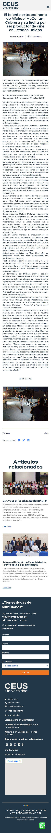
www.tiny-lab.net (32, 826)
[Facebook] (7, 745)
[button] (48, 7)
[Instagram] (15, 745)
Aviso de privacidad (15, 754)
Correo (5, 644)
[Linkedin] (19, 745)
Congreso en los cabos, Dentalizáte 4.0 (25, 501)
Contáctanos (11, 750)
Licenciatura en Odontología (19, 720)
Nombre (5, 635)
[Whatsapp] (23, 745)
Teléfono (5, 653)
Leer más (7, 526)
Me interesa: (7, 662)
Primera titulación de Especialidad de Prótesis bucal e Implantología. (24, 563)
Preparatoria (12, 715)
